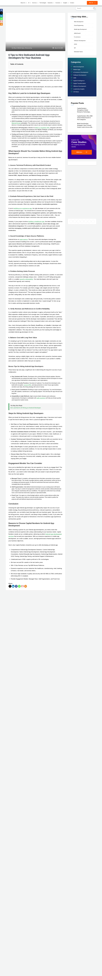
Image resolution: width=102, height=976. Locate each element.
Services (34, 2)
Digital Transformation (79, 83)
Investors (58, 2)
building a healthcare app (36, 221)
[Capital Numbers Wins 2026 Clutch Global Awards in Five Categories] (73, 117)
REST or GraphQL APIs (42, 127)
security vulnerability (26, 279)
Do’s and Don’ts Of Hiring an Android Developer (25, 408)
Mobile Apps (21, 48)
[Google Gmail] (22, 586)
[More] (25, 586)
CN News (76, 91)
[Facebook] (16, 586)
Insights (65, 2)
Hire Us (91, 2)
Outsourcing (28, 48)
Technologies (43, 2)
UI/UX (75, 44)
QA (75, 47)
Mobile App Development (80, 29)
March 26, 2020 (58, 48)
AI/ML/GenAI (77, 33)
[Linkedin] (13, 586)
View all (79, 152)
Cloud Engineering (78, 25)
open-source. (24, 239)
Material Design (16, 123)
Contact (72, 2)
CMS (74, 78)
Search (94, 8)
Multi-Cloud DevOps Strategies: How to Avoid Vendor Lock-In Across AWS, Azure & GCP (85, 125)
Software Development (80, 40)
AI (29, 2)
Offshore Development (79, 86)
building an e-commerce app (23, 208)
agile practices (41, 398)
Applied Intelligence (79, 80)
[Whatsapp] (19, 586)
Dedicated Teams (78, 51)
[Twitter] (10, 586)
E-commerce (77, 36)
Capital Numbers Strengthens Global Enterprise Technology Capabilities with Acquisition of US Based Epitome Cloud (85, 110)
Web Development (78, 21)
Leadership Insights (78, 89)
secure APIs (27, 385)
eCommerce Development (80, 72)
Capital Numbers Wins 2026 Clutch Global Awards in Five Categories (84, 117)
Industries (50, 2)
